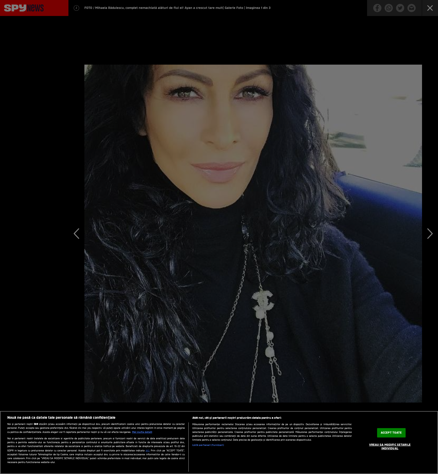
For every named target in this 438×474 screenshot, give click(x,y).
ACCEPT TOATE (391, 432)
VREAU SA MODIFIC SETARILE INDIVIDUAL (390, 447)
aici (147, 450)
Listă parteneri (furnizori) (208, 445)
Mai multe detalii (142, 432)
